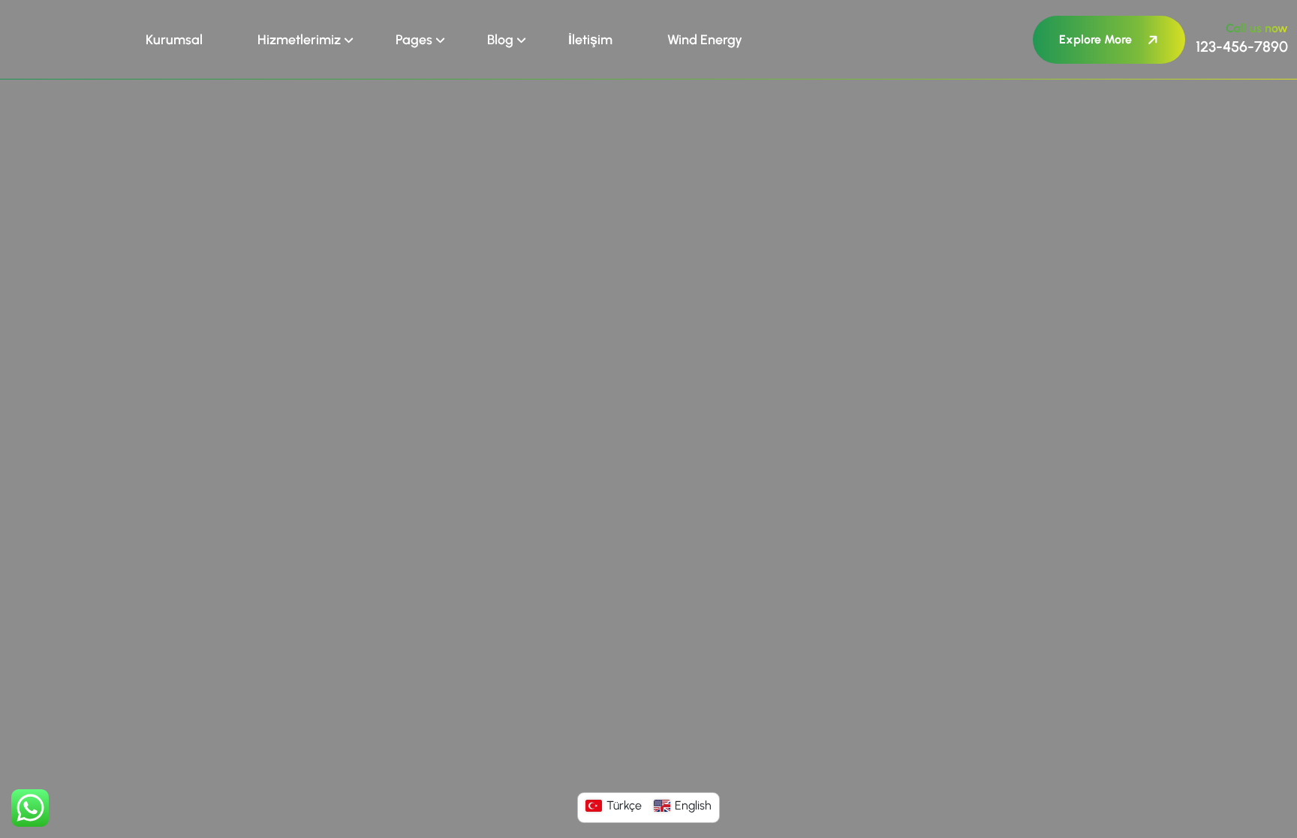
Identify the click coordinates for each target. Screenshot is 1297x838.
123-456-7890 (1242, 47)
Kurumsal (174, 40)
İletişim (590, 40)
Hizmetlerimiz (299, 40)
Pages (414, 40)
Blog (500, 40)
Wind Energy (704, 40)
